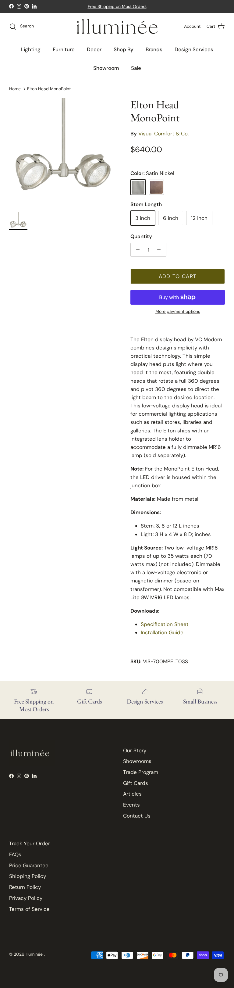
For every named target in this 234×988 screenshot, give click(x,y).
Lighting (31, 49)
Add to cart (178, 276)
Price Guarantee (28, 865)
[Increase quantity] (160, 249)
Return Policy (25, 887)
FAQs (15, 854)
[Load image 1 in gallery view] (63, 152)
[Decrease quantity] (136, 249)
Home (15, 88)
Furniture (64, 49)
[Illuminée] (117, 26)
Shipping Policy (27, 876)
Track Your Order (29, 843)
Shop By (123, 49)
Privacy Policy (25, 898)
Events (131, 804)
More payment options (177, 311)
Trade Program (140, 772)
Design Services (194, 49)
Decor (94, 49)
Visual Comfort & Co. (163, 133)
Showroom (106, 68)
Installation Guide (162, 632)
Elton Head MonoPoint (49, 88)
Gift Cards (135, 783)
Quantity (141, 236)
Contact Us (137, 815)
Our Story (134, 750)
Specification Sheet (165, 624)
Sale (136, 68)
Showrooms (137, 761)
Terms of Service (29, 909)
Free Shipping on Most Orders (117, 6)
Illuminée (35, 954)
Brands (154, 49)
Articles (132, 793)
